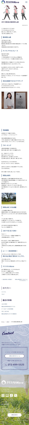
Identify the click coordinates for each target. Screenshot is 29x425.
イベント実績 (4, 401)
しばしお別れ (4, 304)
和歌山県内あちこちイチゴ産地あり (9, 313)
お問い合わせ (14, 414)
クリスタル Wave (23, 420)
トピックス (4, 291)
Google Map (6, 389)
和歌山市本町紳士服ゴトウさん (8, 306)
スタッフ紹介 (4, 408)
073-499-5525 (16, 365)
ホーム (3, 321)
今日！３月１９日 (5, 311)
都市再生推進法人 (6, 404)
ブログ (3, 294)
